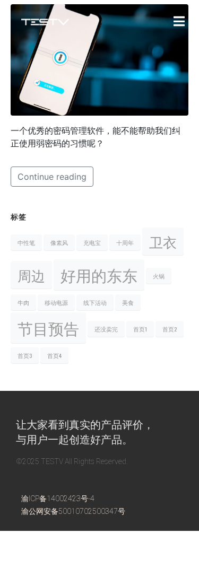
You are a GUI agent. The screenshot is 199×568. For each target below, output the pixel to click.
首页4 (54, 355)
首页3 (25, 355)
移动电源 (56, 302)
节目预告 (48, 327)
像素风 (59, 242)
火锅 (159, 276)
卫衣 (163, 241)
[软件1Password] (99, 59)
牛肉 (23, 302)
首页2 (169, 329)
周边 (31, 275)
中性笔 (26, 242)
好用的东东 (98, 274)
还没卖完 (106, 329)
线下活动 (95, 302)
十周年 (125, 242)
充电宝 (92, 242)
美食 (128, 302)
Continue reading (52, 176)
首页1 (140, 329)
